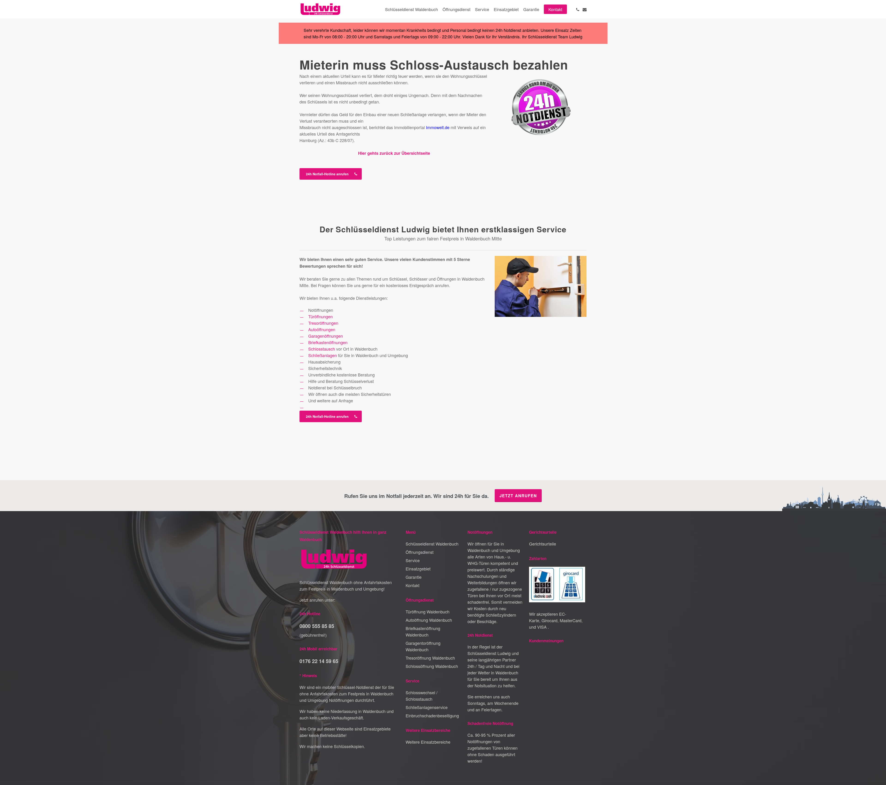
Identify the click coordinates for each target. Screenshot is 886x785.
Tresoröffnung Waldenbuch (430, 658)
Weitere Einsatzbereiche (428, 742)
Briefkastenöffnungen (327, 342)
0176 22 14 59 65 (318, 661)
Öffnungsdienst (420, 552)
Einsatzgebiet (418, 569)
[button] (330, 174)
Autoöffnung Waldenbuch (429, 620)
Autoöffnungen (321, 329)
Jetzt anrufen (518, 495)
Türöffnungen (320, 316)
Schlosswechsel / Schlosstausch (421, 695)
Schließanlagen (322, 355)
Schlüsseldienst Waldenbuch (432, 544)
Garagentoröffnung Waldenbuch (423, 646)
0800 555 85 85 (316, 626)
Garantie (414, 577)
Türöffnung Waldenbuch (427, 612)
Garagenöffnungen (325, 336)
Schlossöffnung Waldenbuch (432, 666)
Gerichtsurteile (542, 544)
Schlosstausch (321, 349)
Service (413, 560)
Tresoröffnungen (323, 323)
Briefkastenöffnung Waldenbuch (423, 631)
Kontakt (412, 585)
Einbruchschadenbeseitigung (432, 715)
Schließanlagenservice (427, 707)
